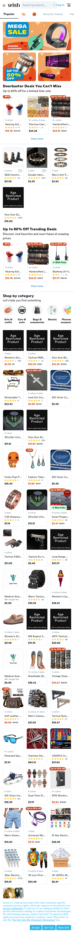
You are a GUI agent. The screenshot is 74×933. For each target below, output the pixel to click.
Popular (9, 14)
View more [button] (37, 138)
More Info (63, 927)
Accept (36, 927)
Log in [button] (60, 5)
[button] (54, 5)
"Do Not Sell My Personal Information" (34, 920)
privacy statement (13, 908)
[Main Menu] (4, 5)
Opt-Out (49, 927)
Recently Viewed (53, 14)
